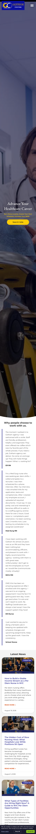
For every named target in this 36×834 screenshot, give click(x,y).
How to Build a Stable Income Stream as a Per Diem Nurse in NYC (17, 680)
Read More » (10, 705)
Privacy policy (5, 831)
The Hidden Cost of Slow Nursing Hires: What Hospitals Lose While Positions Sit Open (17, 740)
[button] (32, 5)
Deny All (17, 831)
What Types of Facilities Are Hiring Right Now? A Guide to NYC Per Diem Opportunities (17, 804)
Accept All (30, 831)
